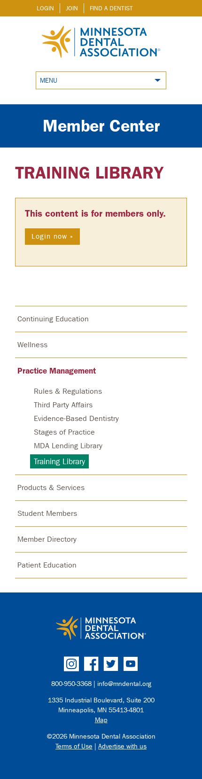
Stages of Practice (64, 432)
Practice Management (56, 370)
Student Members (47, 513)
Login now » (52, 236)
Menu (48, 81)
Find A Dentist (111, 8)
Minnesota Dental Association (101, 43)
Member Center (101, 126)
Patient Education (47, 565)
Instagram (71, 663)
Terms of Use (74, 746)
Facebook (91, 663)
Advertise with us (122, 746)
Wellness (32, 344)
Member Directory (47, 539)
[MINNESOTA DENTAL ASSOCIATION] (101, 628)
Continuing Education (53, 318)
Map (101, 720)
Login (45, 8)
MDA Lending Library (68, 445)
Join (72, 8)
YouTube (130, 663)
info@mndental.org (124, 684)
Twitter (110, 663)
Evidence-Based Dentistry (76, 418)
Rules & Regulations (68, 391)
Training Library (89, 173)
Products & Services (51, 487)
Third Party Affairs (63, 404)
